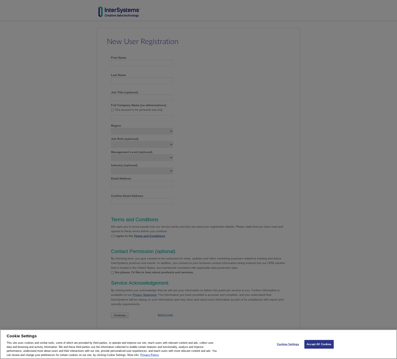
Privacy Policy (149, 354)
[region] (198, 344)
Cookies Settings (288, 344)
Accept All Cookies (319, 344)
